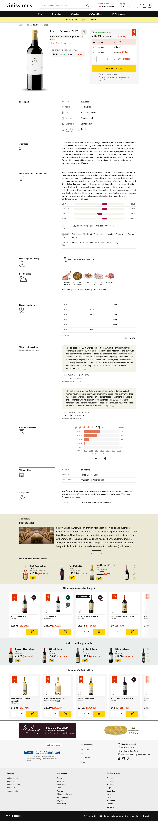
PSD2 (30, 752)
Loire (109, 794)
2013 (85, 451)
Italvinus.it (11, 788)
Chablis (110, 804)
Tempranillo (91, 112)
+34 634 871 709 (127, 747)
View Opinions (99, 458)
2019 (119, 451)
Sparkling (56, 14)
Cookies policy (145, 816)
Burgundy (110, 785)
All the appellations (64, 794)
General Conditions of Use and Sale (116, 816)
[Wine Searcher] (121, 730)
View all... (66, 336)
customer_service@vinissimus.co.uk (135, 755)
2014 (91, 451)
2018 (113, 451)
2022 (105, 453)
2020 (94, 453)
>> (97, 552)
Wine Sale (60, 791)
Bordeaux (110, 781)
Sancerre (110, 807)
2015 (96, 451)
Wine (40, 14)
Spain (21, 25)
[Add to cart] (33, 578)
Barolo (109, 797)
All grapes (61, 801)
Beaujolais (111, 791)
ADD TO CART (112, 68)
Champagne (112, 778)
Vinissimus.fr (12, 781)
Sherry (59, 778)
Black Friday (61, 804)
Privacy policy (134, 816)
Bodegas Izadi (87, 118)
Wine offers (96, 14)
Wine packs (120, 14)
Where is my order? (128, 744)
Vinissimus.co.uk (13, 785)
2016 (102, 451)
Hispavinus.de (12, 791)
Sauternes (111, 801)
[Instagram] (119, 758)
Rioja (28, 25)
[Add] (32, 632)
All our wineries (63, 797)
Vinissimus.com (13, 778)
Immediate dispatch (102, 32)
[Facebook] (124, 758)
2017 (107, 451)
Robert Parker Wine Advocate (73, 378)
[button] (142, 5)
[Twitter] (129, 758)
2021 (99, 453)
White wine (61, 785)
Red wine (85, 101)
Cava (59, 788)
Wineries (75, 14)
